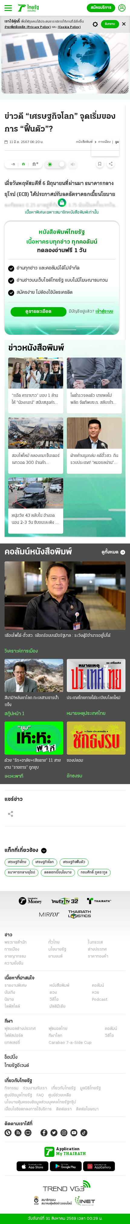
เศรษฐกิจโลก (44, 862)
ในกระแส (95, 942)
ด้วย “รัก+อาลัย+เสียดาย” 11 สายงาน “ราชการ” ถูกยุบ (33, 764)
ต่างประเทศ (97, 949)
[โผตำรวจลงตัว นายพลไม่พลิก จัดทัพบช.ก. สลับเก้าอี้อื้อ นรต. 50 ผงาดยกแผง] (94, 373)
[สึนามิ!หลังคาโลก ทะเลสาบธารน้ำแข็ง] (34, 675)
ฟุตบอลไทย (58, 1029)
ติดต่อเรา (64, 1109)
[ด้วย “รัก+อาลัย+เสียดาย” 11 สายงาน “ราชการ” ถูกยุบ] (34, 738)
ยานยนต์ (55, 956)
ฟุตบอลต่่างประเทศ (20, 1029)
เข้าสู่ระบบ (104, 311)
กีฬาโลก (55, 1036)
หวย (95, 992)
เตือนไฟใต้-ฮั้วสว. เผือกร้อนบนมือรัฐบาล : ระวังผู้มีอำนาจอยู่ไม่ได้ (57, 635)
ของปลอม (75, 760)
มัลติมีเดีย (58, 1006)
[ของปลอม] (96, 738)
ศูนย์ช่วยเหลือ (59, 1095)
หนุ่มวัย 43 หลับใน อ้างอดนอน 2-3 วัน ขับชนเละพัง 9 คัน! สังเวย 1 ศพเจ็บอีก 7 (35, 519)
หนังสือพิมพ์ (84, 142)
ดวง (53, 992)
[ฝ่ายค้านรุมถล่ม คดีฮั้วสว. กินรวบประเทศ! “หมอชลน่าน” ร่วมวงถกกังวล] (94, 432)
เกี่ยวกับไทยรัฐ (63, 1088)
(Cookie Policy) (69, 27)
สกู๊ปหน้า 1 (14, 713)
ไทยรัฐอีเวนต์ (17, 1065)
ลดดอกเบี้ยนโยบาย (58, 872)
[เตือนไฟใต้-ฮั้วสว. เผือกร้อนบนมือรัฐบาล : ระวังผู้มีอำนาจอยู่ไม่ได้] (65, 595)
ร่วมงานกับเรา (35, 1088)
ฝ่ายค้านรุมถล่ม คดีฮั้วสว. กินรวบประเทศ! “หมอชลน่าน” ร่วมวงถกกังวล (94, 460)
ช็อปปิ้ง (11, 1057)
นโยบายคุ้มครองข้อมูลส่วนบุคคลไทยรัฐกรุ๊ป (40, 1102)
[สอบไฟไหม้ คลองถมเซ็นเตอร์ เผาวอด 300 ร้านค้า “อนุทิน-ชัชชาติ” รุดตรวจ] (35, 432)
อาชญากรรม (15, 956)
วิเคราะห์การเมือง (21, 651)
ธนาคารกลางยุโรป (21, 872)
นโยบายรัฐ (57, 949)
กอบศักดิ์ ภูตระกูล (94, 872)
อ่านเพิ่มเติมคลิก (28, 27)
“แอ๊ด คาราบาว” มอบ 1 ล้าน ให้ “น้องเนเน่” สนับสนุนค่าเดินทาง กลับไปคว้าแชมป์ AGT (35, 399)
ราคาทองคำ (98, 956)
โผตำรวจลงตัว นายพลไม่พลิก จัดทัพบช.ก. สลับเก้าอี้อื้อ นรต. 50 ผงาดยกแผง (92, 399)
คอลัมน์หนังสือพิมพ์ (38, 552)
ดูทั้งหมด (110, 552)
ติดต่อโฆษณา (87, 1109)
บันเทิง (10, 992)
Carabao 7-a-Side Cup (70, 1043)
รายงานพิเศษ (16, 985)
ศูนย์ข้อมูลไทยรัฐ (18, 1095)
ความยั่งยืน (14, 963)
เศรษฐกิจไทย (17, 862)
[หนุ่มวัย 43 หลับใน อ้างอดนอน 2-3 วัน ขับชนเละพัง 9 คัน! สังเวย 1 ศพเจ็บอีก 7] (35, 493)
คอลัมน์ (98, 985)
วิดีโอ (54, 999)
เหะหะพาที (14, 776)
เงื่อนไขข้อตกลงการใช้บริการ (28, 1109)
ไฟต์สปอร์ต (14, 1036)
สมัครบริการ (101, 7)
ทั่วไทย (54, 942)
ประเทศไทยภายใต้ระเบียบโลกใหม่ (93, 698)
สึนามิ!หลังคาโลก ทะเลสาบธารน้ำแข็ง (32, 701)
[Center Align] (123, 24)
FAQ (40, 1095)
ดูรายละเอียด (38, 311)
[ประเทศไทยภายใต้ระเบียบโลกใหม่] (96, 675)
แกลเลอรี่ (12, 1043)
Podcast (99, 999)
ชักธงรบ (74, 776)
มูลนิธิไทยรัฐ (90, 1088)
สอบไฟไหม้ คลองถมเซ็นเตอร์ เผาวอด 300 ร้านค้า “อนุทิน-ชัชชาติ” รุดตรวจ (36, 460)
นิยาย (9, 999)
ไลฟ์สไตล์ (12, 1006)
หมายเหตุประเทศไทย (86, 713)
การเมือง (104, 142)
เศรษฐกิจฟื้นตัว (74, 862)
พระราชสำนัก (16, 942)
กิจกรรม (11, 1088)
